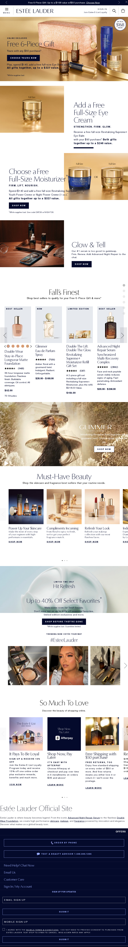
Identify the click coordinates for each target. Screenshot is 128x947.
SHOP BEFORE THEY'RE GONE (64, 621)
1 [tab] (62, 560)
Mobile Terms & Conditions (42, 930)
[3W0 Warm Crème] (18, 346)
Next (119, 2)
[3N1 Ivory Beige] (8, 346)
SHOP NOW (19, 205)
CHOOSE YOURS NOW (23, 58)
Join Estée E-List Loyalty (95, 12)
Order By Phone (65, 842)
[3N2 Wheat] (13, 346)
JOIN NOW (15, 784)
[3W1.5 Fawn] (27, 346)
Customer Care (14, 879)
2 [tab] (64, 560)
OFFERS (121, 831)
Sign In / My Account (18, 886)
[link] (18, 324)
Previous (6, 2)
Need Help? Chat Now (19, 865)
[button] (4, 335)
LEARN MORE (55, 785)
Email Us (9, 872)
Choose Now (93, 2)
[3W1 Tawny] (22, 346)
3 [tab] (66, 560)
